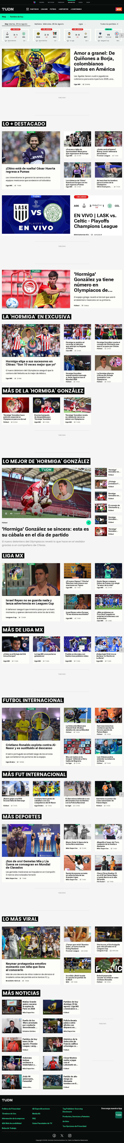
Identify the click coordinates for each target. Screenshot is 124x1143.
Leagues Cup (11, 617)
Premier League (103, 156)
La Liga (69, 763)
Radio (81, 2)
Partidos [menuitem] (34, 9)
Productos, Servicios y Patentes (76, 1117)
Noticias (51, 2)
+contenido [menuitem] (76, 9)
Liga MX (9, 186)
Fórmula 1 (101, 882)
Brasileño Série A (13, 981)
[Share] (88, 522)
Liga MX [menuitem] (44, 9)
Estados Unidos (29, 1031)
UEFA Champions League (104, 187)
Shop (88, 2)
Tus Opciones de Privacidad (74, 1126)
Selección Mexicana (27, 1087)
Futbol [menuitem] (53, 9)
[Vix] (119, 9)
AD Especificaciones (41, 1109)
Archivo (66, 1121)
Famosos (61, 2)
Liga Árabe (10, 762)
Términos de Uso (9, 1114)
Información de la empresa (13, 1118)
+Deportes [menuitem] (63, 9)
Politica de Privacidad (11, 1109)
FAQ (34, 1118)
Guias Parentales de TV (42, 1123)
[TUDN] (8, 9)
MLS (67, 982)
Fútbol (68, 382)
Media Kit (36, 1114)
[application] (46, 493)
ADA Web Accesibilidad (11, 1123)
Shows (41, 2)
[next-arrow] (121, 35)
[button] (46, 492)
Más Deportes (11, 878)
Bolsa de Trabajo (9, 1128)
